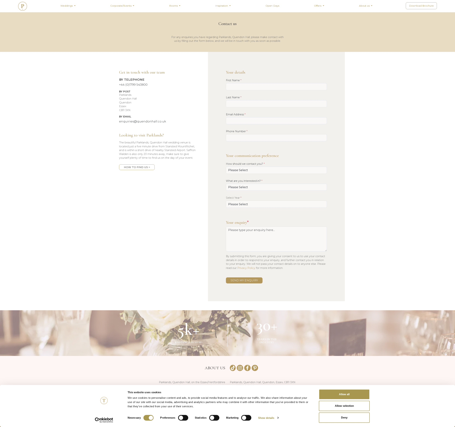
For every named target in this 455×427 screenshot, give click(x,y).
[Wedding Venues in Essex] (22, 6)
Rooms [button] (173, 5)
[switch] (183, 418)
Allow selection (344, 405)
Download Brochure (421, 5)
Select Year (233, 197)
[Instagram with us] (240, 368)
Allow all (344, 394)
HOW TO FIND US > (137, 167)
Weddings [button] (66, 5)
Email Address (235, 114)
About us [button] (364, 5)
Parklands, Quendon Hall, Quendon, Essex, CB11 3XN (262, 382)
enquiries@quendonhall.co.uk (142, 121)
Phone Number (236, 131)
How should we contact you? (245, 163)
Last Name (233, 97)
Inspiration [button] (222, 5)
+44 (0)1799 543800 (133, 84)
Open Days (272, 5)
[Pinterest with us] (255, 368)
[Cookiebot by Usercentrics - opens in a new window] (104, 420)
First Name (233, 80)
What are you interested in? (244, 180)
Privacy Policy (246, 268)
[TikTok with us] (233, 368)
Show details (266, 417)
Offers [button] (318, 5)
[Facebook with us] (247, 368)
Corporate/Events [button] (121, 5)
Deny (344, 417)
